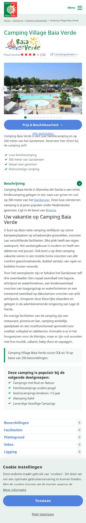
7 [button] (44, 117)
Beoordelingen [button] (16, 422)
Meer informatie (14, 490)
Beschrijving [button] (14, 183)
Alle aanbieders (43, 134)
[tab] (43, 183)
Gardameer (42, 200)
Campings (18, 20)
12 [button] (60, 117)
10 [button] (54, 117)
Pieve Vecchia (12, 55)
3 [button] (32, 117)
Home (7, 20)
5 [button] (38, 117)
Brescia (51, 210)
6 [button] (41, 117)
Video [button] (9, 444)
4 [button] (35, 117)
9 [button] (51, 117)
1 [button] (25, 117)
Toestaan (43, 500)
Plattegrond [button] (14, 437)
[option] (43, 88)
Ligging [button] (10, 451)
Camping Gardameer (36, 20)
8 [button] (48, 117)
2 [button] (28, 117)
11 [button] (57, 117)
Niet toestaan (43, 514)
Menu (71, 7)
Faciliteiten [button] (13, 430)
